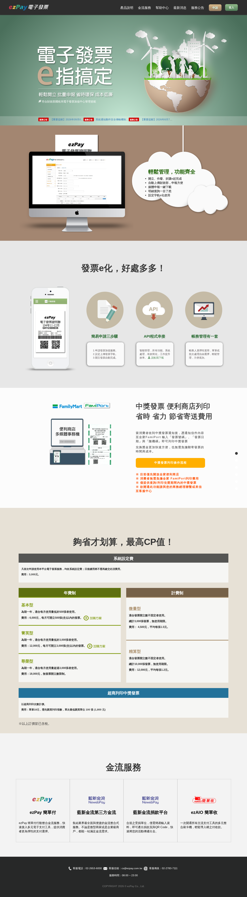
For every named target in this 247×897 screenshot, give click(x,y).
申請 (215, 7)
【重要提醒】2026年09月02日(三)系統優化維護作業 (79, 119)
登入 (231, 7)
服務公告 (197, 8)
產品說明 (126, 8)
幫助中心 (162, 8)
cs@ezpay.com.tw (132, 868)
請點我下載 (157, 357)
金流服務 (144, 8)
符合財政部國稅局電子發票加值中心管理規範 (68, 101)
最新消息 (179, 8)
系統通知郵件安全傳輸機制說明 (113, 119)
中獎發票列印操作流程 (170, 462)
